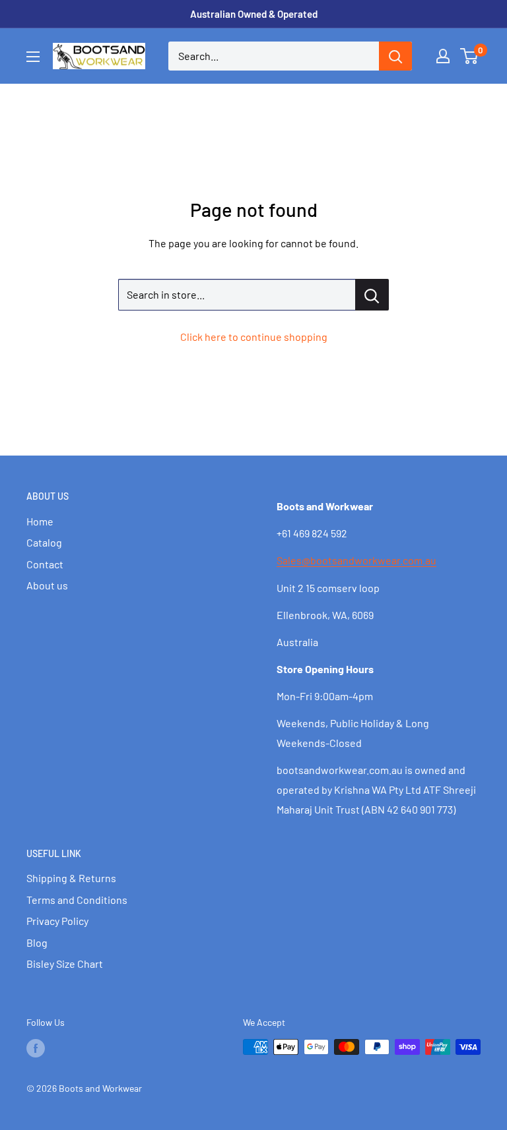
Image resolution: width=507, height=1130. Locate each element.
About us (47, 585)
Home (39, 521)
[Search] (395, 56)
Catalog (44, 542)
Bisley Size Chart (64, 963)
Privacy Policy (57, 920)
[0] (469, 56)
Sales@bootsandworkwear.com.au (356, 560)
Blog (37, 942)
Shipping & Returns (71, 878)
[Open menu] (33, 56)
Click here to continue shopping (253, 336)
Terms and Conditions (76, 899)
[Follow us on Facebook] (35, 1048)
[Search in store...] (372, 295)
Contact (44, 564)
